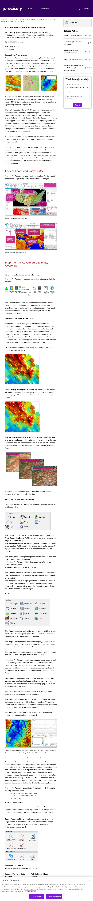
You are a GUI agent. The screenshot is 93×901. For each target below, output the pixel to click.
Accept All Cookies (54, 896)
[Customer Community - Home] (12, 8)
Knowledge (45, 9)
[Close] (89, 880)
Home (30, 9)
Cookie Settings (36, 896)
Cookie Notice (31, 892)
